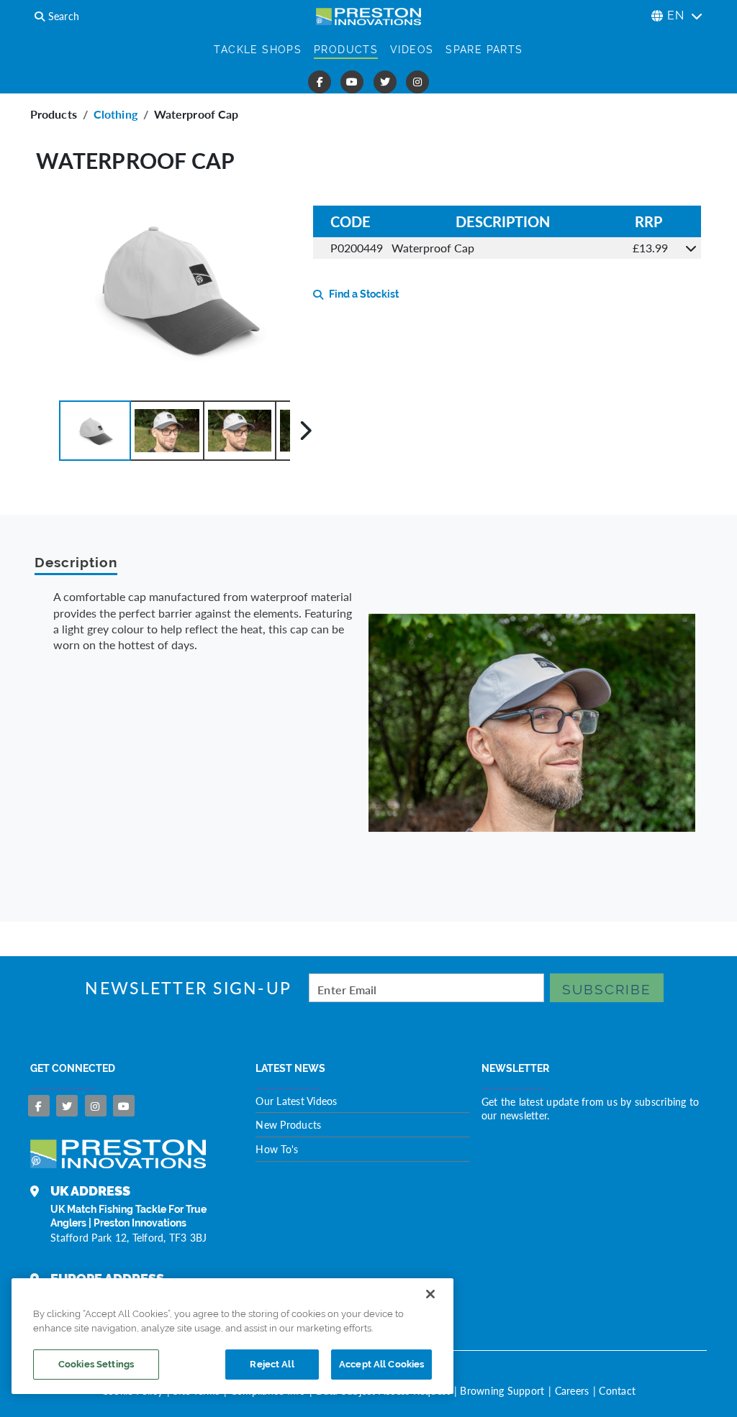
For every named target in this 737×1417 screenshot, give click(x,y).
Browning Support (502, 1390)
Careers (572, 1390)
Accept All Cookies (381, 1364)
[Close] (430, 1294)
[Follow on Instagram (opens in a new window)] (417, 81)
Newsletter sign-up (188, 988)
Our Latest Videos (296, 1100)
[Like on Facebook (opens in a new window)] (319, 81)
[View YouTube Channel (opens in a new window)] (351, 81)
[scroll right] (305, 430)
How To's (277, 1149)
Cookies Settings (96, 1364)
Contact (617, 1390)
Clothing (115, 114)
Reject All (272, 1364)
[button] (95, 430)
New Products (288, 1124)
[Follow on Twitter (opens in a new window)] (385, 81)
